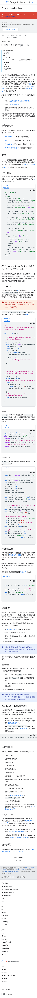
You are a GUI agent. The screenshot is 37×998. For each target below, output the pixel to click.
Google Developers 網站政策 (11, 871)
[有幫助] (13, 41)
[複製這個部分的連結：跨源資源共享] (15, 815)
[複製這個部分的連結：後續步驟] (12, 845)
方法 (32, 290)
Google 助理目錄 (6, 895)
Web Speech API (16, 795)
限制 (30, 84)
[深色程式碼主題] (30, 190)
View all (4, 954)
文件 (24, 35)
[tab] (6, 186)
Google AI (4, 978)
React (5, 167)
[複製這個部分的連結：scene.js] (11, 458)
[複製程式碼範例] (33, 190)
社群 (3, 901)
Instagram (5, 915)
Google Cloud (5, 948)
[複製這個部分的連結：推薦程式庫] (15, 126)
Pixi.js (7, 140)
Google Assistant (16, 35)
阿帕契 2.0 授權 (20, 870)
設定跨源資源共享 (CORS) (19, 837)
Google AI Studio (6, 942)
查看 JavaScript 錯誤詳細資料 (16, 699)
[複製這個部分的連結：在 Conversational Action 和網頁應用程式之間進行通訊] (26, 269)
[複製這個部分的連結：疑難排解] (12, 608)
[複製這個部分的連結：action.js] (13, 286)
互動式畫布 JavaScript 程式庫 (20, 101)
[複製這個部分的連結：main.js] (11, 411)
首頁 (3, 35)
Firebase (4, 939)
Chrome (4, 936)
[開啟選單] (3, 2)
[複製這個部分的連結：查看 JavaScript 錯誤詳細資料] (29, 706)
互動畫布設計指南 (15, 555)
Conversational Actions (12, 8)
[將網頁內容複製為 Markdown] (28, 45)
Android (4, 933)
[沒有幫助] (16, 41)
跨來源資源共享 (13, 723)
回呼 (18, 290)
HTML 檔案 (23, 729)
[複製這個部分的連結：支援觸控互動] (15, 549)
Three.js (8, 144)
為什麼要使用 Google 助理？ (10, 889)
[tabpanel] (18, 224)
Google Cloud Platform (8, 975)
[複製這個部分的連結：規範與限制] (15, 747)
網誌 (3, 909)
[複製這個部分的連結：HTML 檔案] (13, 173)
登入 (33, 2)
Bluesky (4, 912)
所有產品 (4, 981)
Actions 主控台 (12, 629)
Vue (25, 165)
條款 (3, 989)
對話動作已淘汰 (10, 17)
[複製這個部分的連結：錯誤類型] (11, 665)
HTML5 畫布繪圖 (11, 148)
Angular (32, 165)
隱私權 (8, 989)
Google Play (5, 951)
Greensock (8, 137)
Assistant (21, 2)
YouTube (4, 925)
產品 (7, 35)
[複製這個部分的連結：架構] (8, 155)
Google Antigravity (7, 945)
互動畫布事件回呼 (14, 104)
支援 (3, 898)
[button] (6, 186)
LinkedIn (4, 918)
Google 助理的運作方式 (8, 892)
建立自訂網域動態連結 (16, 832)
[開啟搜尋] (29, 2)
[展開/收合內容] (14, 51)
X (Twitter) (5, 922)
